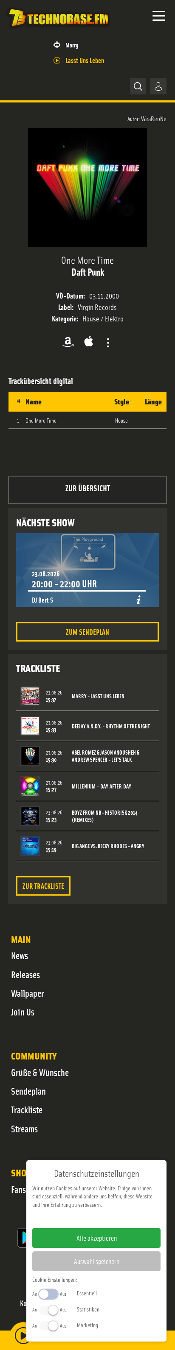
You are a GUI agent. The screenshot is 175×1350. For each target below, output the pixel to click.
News (19, 955)
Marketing (87, 1324)
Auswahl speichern (96, 1261)
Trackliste (26, 1109)
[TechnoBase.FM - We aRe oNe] (58, 29)
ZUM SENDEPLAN (87, 631)
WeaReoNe (154, 118)
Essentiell (87, 1293)
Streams (24, 1128)
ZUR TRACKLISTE (43, 886)
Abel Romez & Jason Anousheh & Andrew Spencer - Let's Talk (105, 756)
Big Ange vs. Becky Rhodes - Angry (108, 845)
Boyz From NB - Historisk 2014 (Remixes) (105, 816)
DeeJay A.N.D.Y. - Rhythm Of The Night (111, 726)
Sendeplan (28, 1090)
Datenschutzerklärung (111, 1218)
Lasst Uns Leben (84, 59)
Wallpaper (27, 993)
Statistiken (88, 1309)
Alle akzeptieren (96, 1238)
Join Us (22, 1011)
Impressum (70, 1218)
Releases (25, 974)
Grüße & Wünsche (40, 1072)
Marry (71, 45)
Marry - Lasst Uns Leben (98, 696)
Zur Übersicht (87, 487)
